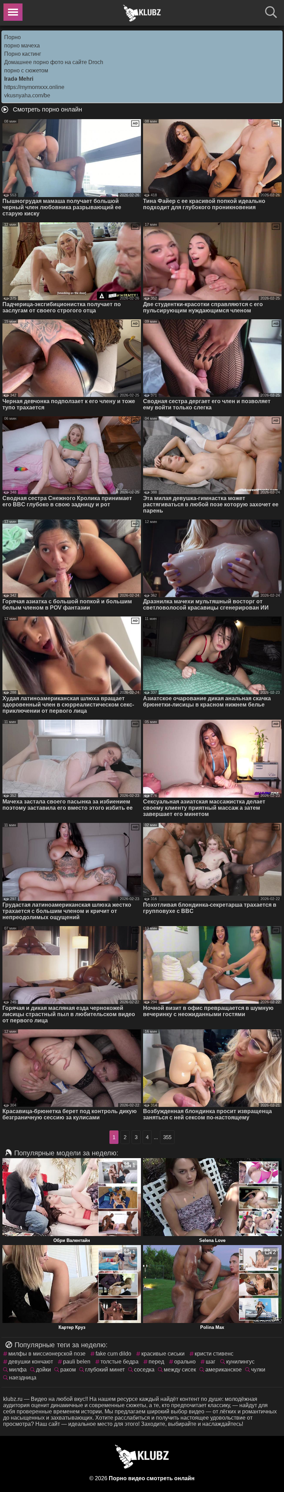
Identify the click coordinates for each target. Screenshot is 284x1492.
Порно (12, 37)
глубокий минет (105, 1370)
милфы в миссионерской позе (47, 1354)
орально (185, 1362)
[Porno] (142, 13)
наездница (22, 1377)
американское (223, 1370)
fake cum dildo (113, 1354)
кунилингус (240, 1362)
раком (68, 1370)
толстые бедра (119, 1362)
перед (156, 1362)
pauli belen (76, 1362)
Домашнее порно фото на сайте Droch (53, 62)
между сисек (180, 1370)
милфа (18, 1370)
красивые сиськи (163, 1354)
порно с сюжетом (26, 70)
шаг (210, 1362)
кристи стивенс (214, 1354)
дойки (43, 1370)
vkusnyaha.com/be (27, 95)
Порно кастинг (22, 54)
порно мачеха (22, 45)
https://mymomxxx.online (34, 87)
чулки (258, 1370)
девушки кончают (30, 1362)
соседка (144, 1370)
